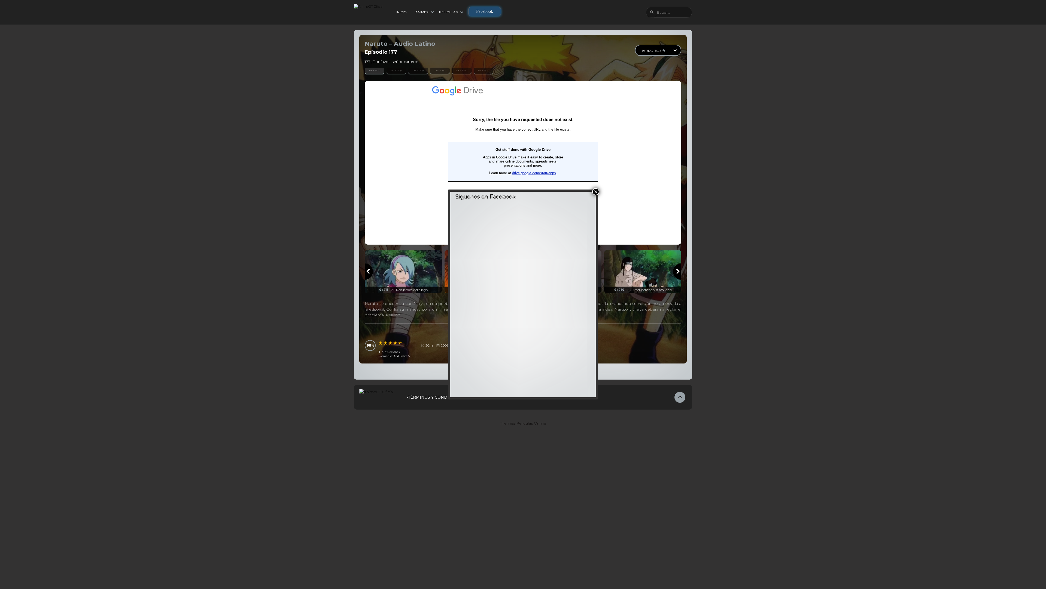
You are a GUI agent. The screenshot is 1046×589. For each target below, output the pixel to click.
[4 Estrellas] (395, 343)
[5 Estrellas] (400, 343)
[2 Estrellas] (385, 343)
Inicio (401, 12)
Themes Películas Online (523, 423)
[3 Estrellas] (390, 343)
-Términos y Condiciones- (436, 397)
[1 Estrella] (380, 343)
